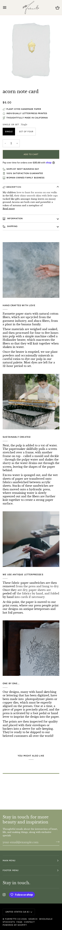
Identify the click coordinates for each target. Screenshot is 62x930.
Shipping (12, 226)
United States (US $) (17, 912)
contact (29, 922)
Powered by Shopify (15, 925)
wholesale (46, 919)
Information (14, 218)
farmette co (13, 919)
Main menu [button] (9, 860)
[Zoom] (11, 77)
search (32, 919)
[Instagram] (4, 894)
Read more (9, 208)
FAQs (19, 922)
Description (13, 187)
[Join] (56, 841)
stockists (9, 922)
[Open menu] (8, 7)
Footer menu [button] (11, 870)
